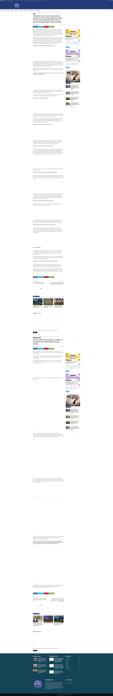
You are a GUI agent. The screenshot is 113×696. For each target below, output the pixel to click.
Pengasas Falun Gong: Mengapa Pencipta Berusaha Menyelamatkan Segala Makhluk (72, 59)
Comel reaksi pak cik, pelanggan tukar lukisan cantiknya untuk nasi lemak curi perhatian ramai (58, 306)
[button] (112, 10)
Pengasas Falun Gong (68, 36)
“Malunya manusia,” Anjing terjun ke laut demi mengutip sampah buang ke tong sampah (48, 306)
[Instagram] (108, 0)
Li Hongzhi (67, 61)
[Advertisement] (48, 53)
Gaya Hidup (45, 304)
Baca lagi (67, 47)
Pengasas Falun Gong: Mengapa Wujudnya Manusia (72, 38)
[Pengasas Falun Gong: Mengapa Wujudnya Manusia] (73, 33)
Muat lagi (73, 108)
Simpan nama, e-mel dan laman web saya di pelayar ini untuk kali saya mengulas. (46, 330)
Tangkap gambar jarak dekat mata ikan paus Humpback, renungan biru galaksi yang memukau (37, 306)
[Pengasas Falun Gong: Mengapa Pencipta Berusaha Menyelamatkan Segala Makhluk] (73, 53)
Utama (34, 12)
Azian (35, 24)
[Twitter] (110, 0)
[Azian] (33, 24)
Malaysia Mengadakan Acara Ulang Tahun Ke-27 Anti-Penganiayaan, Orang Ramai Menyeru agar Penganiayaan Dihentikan (75, 87)
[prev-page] (33, 309)
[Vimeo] (111, 0)
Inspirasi (36, 12)
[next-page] (34, 309)
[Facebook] (107, 0)
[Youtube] (112, 0)
